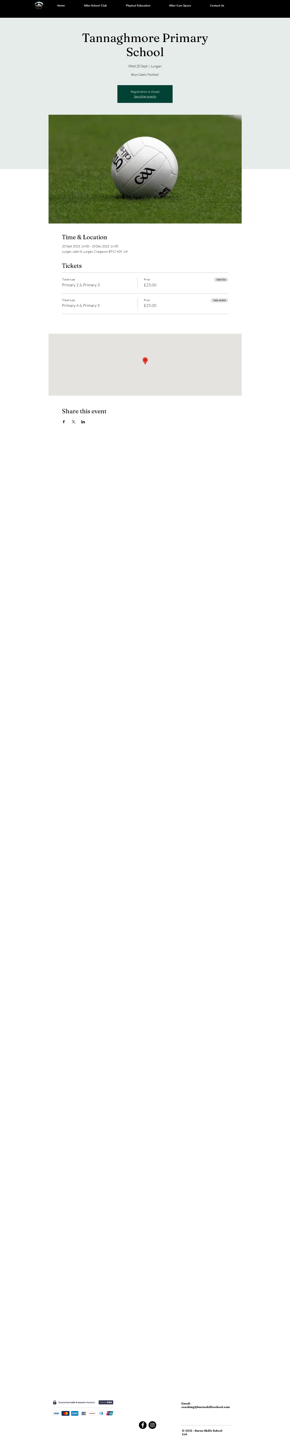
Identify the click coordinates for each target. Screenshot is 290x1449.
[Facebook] (143, 1425)
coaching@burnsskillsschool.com (205, 1407)
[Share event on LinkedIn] (83, 421)
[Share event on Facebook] (64, 421)
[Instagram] (152, 1425)
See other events (145, 96)
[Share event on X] (73, 421)
